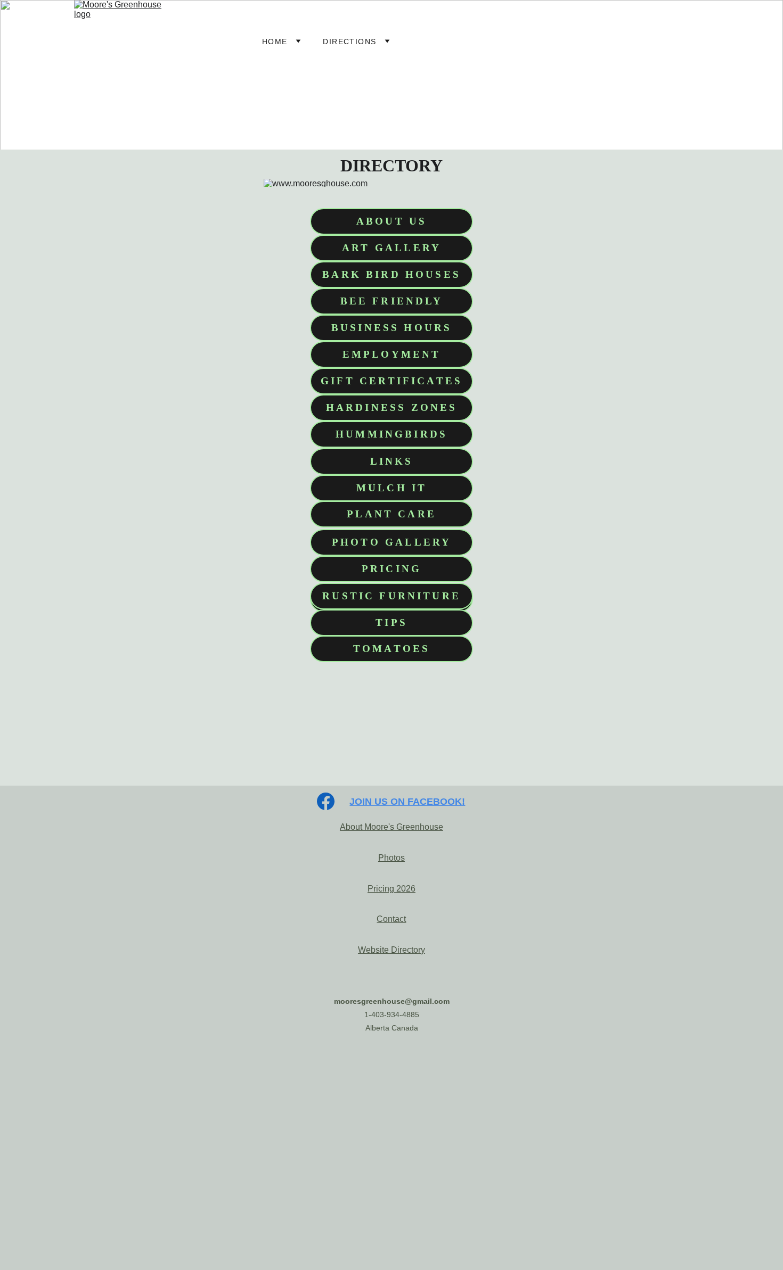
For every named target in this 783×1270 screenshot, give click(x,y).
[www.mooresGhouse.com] (391, 1072)
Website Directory (391, 949)
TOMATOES (391, 648)
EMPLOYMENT (391, 354)
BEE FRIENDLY (391, 301)
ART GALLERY (391, 247)
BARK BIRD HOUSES (391, 274)
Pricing (381, 888)
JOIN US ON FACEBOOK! (407, 801)
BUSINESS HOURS (391, 327)
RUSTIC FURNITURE (391, 595)
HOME (275, 41)
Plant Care (391, 513)
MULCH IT (391, 487)
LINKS (391, 461)
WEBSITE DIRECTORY (457, 41)
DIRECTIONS (349, 41)
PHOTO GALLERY (391, 542)
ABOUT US (391, 221)
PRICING (391, 568)
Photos (391, 857)
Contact (391, 918)
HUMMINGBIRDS (391, 434)
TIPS (391, 622)
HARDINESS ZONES (392, 407)
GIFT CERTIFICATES (391, 380)
